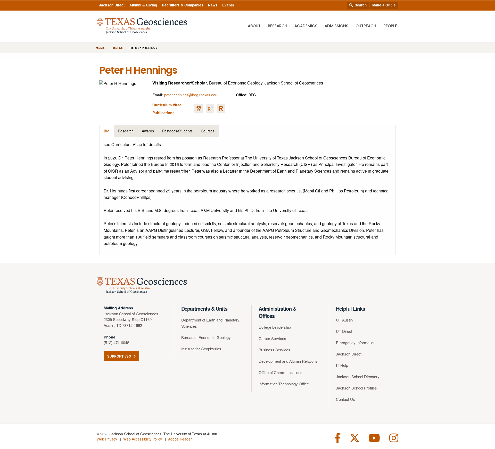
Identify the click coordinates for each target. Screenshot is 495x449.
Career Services (272, 338)
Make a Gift (382, 5)
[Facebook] (337, 437)
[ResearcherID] (221, 108)
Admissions (336, 26)
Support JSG (119, 356)
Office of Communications (280, 372)
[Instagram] (393, 437)
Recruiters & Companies (182, 5)
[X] (354, 437)
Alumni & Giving (143, 5)
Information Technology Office (284, 383)
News (213, 5)
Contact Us (345, 399)
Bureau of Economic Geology (206, 337)
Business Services (274, 349)
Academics (305, 26)
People (390, 26)
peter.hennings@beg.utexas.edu (190, 94)
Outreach (366, 26)
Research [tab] (126, 130)
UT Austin (344, 320)
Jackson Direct (112, 5)
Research (277, 26)
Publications (163, 112)
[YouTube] (374, 437)
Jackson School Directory (358, 376)
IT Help (342, 365)
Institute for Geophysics (201, 348)
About (254, 26)
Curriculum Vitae (167, 104)
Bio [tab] (107, 130)
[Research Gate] (210, 108)
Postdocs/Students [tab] (177, 130)
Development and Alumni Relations (288, 361)
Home (100, 47)
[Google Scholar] (198, 108)
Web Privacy (107, 439)
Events (228, 5)
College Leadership (275, 327)
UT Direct (344, 331)
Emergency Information (355, 342)
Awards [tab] (148, 130)
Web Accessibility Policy (142, 439)
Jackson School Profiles (356, 388)
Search (360, 5)
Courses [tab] (207, 130)
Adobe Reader (180, 439)
